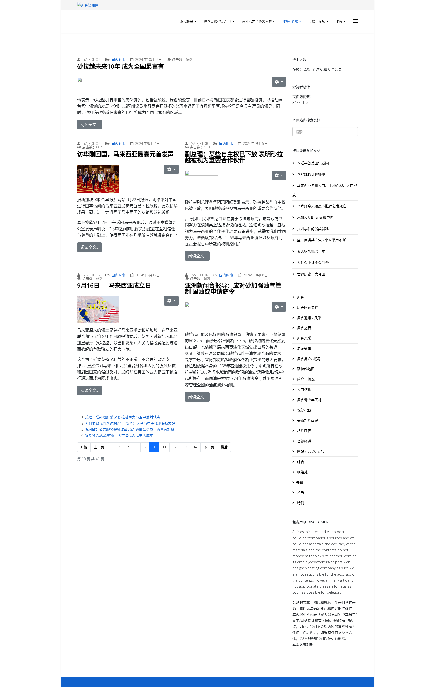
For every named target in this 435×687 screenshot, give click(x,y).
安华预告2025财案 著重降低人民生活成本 (119, 435)
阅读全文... (89, 124)
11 (164, 447)
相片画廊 (303, 430)
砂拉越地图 (305, 368)
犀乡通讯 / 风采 (308, 317)
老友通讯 (303, 348)
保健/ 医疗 (304, 410)
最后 (224, 447)
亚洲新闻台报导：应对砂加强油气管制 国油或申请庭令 (233, 288)
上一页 (99, 447)
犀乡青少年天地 (309, 399)
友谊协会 (186, 21)
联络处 (302, 472)
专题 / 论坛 (317, 21)
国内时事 (118, 59)
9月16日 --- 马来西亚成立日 (114, 285)
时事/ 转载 (290, 21)
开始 (83, 447)
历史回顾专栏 (307, 307)
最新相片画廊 (307, 420)
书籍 (339, 21)
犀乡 (300, 297)
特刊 (300, 502)
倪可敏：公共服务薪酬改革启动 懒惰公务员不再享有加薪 (129, 429)
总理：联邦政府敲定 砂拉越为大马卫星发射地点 (122, 417)
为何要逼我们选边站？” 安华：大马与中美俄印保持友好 (130, 423)
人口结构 (303, 389)
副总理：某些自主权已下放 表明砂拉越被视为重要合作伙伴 (234, 157)
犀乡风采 (303, 338)
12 (175, 447)
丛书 (300, 492)
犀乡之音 (303, 327)
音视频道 (303, 441)
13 (185, 447)
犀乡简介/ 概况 (308, 358)
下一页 (209, 447)
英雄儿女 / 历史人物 (257, 21)
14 (195, 447)
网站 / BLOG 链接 (310, 451)
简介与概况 (305, 379)
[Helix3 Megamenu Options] (355, 21)
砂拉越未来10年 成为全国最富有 (120, 66)
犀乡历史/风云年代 (218, 21)
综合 (300, 461)
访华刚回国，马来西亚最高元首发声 (125, 154)
